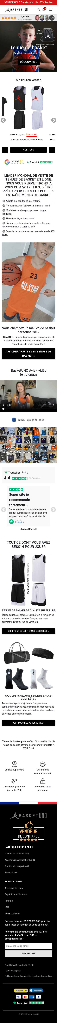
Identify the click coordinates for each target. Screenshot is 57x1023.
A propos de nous (14, 888)
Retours (9, 900)
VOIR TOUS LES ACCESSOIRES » (28, 723)
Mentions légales (13, 970)
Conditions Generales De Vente (19, 965)
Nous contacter (12, 913)
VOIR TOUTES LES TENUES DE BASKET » (28, 631)
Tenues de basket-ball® (17, 853)
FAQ (7, 907)
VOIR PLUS (28, 150)
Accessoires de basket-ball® (20, 860)
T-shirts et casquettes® (17, 866)
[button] (50, 9)
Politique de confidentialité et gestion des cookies (28, 976)
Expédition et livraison (16, 894)
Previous (1, 119)
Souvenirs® (11, 872)
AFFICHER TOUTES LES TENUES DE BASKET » (28, 353)
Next (52, 119)
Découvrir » (28, 62)
